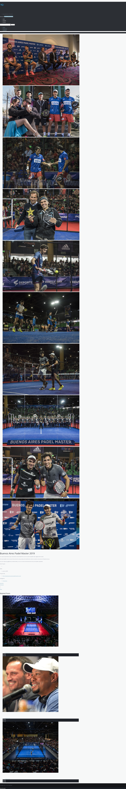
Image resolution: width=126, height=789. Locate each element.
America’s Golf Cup (10, 716)
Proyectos (5, 28)
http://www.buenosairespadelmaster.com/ (12, 576)
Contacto (5, 30)
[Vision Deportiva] (2, 5)
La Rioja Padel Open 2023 (13, 651)
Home (4, 27)
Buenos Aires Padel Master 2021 (15, 777)
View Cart (2, 16)
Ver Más (4, 654)
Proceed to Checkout (8, 16)
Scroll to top (2, 788)
